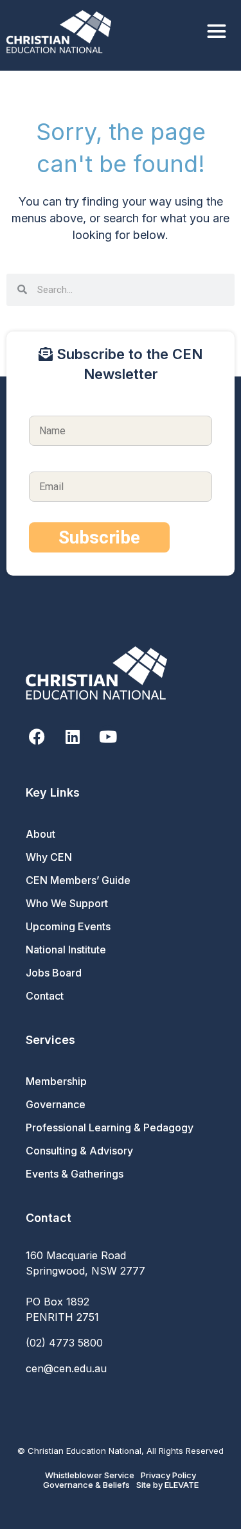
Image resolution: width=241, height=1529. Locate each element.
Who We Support (67, 903)
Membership (56, 1081)
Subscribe (99, 537)
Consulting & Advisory (79, 1150)
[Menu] (216, 31)
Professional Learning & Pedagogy (109, 1127)
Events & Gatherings (74, 1173)
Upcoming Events (68, 926)
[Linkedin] (72, 736)
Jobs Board (54, 972)
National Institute (66, 949)
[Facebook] (37, 736)
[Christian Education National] (62, 32)
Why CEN (49, 857)
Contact (45, 995)
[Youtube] (107, 736)
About (40, 833)
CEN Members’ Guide (78, 880)
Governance (55, 1104)
